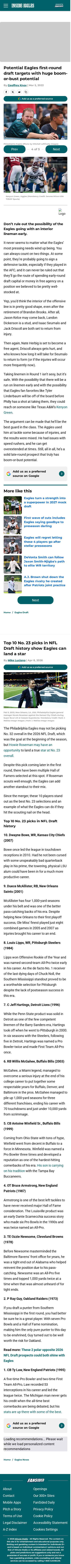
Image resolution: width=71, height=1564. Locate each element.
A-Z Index (10, 1529)
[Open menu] (6, 5)
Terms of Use (12, 1516)
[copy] (25, 92)
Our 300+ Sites (43, 1496)
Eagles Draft (21, 612)
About (7, 1489)
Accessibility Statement (50, 1523)
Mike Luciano (16, 660)
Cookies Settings (45, 1529)
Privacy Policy (43, 1509)
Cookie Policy (43, 1516)
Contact (8, 1496)
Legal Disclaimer (15, 1523)
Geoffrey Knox (17, 85)
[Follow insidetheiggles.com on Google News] (61, 473)
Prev (14, 149)
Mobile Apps (12, 1502)
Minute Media (21, 1539)
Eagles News (22, 1459)
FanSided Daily (44, 1502)
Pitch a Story (12, 1509)
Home (7, 612)
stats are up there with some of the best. (33, 1412)
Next (56, 149)
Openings (40, 1489)
